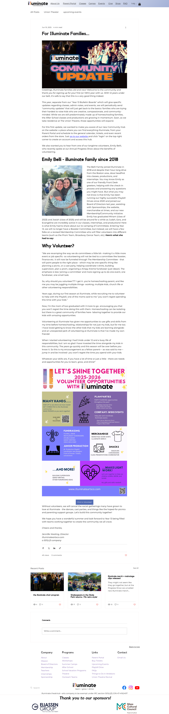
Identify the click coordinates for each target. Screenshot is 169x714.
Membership (47, 667)
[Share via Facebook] (43, 548)
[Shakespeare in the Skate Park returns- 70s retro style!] (84, 581)
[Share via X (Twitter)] (49, 548)
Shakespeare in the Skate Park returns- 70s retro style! (84, 596)
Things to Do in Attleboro (103, 674)
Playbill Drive (98, 667)
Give (110, 3)
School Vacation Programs (74, 670)
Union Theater (51, 12)
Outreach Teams (69, 677)
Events (101, 3)
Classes (82, 3)
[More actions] (125, 27)
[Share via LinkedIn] (54, 548)
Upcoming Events (100, 664)
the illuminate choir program (46, 595)
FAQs (94, 670)
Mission (44, 661)
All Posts (34, 12)
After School (67, 667)
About (44, 658)
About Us (54, 3)
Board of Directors (49, 664)
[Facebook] (124, 687)
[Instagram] (130, 687)
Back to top (134, 647)
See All (136, 568)
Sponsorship (47, 677)
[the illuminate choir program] (47, 581)
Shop (118, 3)
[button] (139, 3)
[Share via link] (60, 548)
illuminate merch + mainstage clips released (121, 577)
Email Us (121, 658)
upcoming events (72, 12)
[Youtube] (137, 687)
